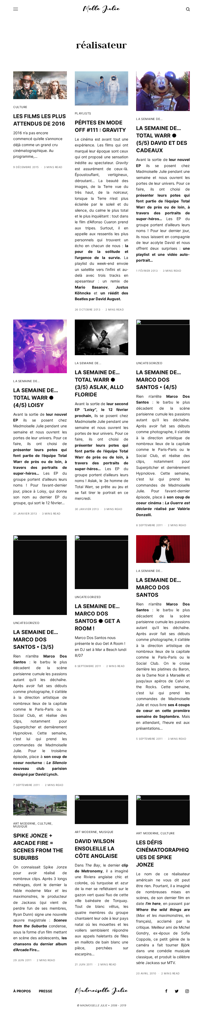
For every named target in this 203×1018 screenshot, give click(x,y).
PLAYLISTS (83, 113)
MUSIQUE (20, 826)
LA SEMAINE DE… (149, 119)
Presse (45, 991)
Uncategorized (149, 363)
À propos (22, 991)
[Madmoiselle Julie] (101, 9)
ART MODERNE (24, 823)
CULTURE (20, 107)
